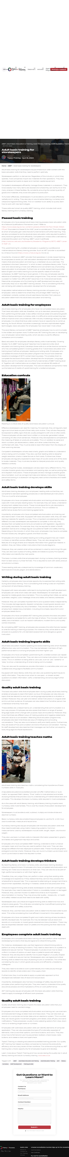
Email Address (23, 1095)
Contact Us (23, 1151)
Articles (22, 1155)
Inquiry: (20, 1108)
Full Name (21, 1089)
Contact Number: (24, 1102)
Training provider (28, 1064)
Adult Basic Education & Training (20, 144)
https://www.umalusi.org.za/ (29, 253)
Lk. (9, 1151)
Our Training (24, 1153)
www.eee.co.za (44, 1055)
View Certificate (35, 1152)
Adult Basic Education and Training (29, 1061)
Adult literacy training (41, 144)
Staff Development (16, 1064)
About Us (23, 1149)
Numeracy (5, 1064)
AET (58, 1061)
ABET (4, 144)
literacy (64, 1061)
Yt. (6, 1151)
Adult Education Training (48, 1061)
